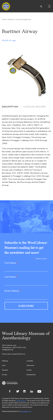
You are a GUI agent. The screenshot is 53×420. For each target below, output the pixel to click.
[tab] (11, 106)
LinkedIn (32, 391)
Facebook (11, 391)
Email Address (13, 291)
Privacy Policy (21, 401)
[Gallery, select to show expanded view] (26, 75)
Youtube (39, 391)
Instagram (25, 391)
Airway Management (23, 19)
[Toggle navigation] (49, 6)
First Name (11, 263)
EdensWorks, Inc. (26, 411)
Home (4, 19)
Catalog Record (35, 106)
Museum (11, 19)
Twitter (18, 391)
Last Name (11, 277)
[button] (41, 6)
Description (10, 106)
